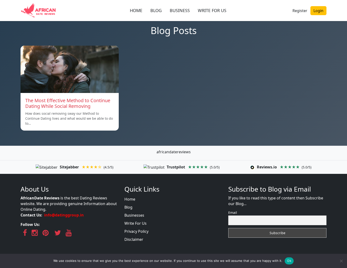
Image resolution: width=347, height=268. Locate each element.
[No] (341, 261)
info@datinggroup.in (64, 215)
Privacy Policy (136, 231)
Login (318, 10)
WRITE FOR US (212, 10)
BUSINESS (180, 10)
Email (232, 212)
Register (299, 10)
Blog (128, 207)
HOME (136, 10)
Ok (289, 261)
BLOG (156, 10)
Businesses (134, 215)
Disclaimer (133, 239)
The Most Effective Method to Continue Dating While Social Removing (67, 103)
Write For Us (135, 223)
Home (129, 199)
